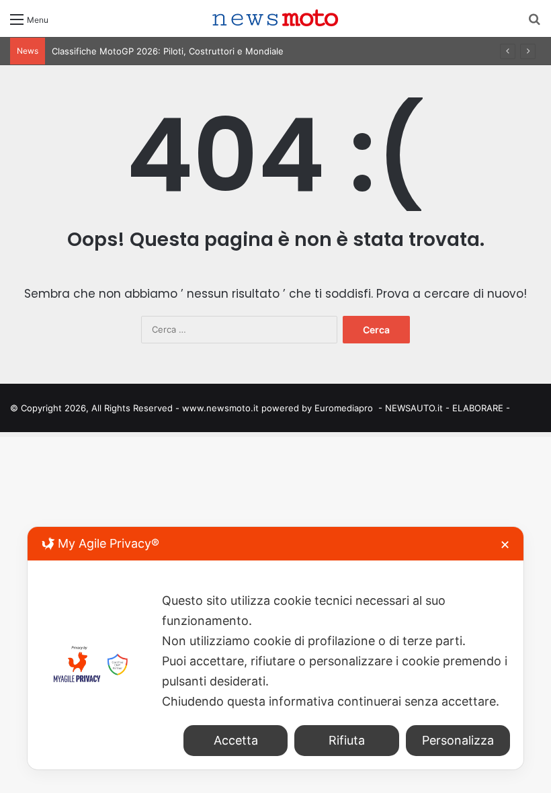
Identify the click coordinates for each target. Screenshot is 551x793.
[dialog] (275, 648)
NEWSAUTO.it (414, 408)
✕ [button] (505, 545)
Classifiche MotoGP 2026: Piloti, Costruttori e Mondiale (168, 51)
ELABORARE (477, 408)
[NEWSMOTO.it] (275, 18)
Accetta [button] (236, 740)
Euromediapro (343, 408)
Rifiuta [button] (347, 740)
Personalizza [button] (458, 740)
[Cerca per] (534, 24)
